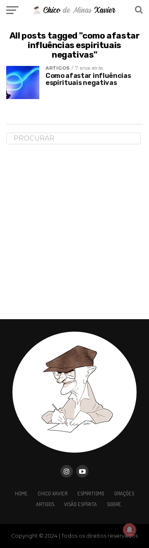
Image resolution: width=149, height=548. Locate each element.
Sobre (114, 504)
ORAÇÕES (124, 493)
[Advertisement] (74, 231)
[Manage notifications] (129, 529)
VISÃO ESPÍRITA (80, 504)
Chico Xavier (52, 493)
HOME (21, 493)
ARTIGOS (45, 504)
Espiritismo (90, 493)
